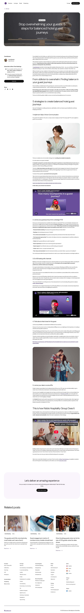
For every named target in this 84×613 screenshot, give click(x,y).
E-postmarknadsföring (24, 570)
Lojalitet (21, 572)
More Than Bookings (64, 459)
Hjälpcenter (53, 579)
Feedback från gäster (23, 590)
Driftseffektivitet (38, 574)
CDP (5, 572)
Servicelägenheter (38, 582)
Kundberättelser (7, 579)
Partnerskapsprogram (55, 589)
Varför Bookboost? (54, 567)
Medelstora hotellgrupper (40, 580)
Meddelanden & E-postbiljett (25, 579)
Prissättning (25, 3)
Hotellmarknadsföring (39, 565)
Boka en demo (7, 583)
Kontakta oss (53, 592)
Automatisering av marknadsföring (26, 567)
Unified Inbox (6, 567)
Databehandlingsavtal (70, 582)
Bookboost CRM (64, 393)
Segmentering (22, 599)
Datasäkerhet (22, 597)
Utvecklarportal (54, 576)
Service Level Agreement (70, 584)
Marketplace (6, 574)
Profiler (21, 576)
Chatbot (21, 581)
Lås (20, 588)
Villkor (67, 579)
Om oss (52, 585)
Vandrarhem (37, 585)
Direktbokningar (38, 572)
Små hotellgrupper (38, 587)
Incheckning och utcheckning (25, 585)
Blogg (52, 565)
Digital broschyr (23, 592)
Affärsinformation (23, 574)
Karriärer (52, 587)
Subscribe (14, 81)
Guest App (6, 570)
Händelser (52, 572)
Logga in (52, 574)
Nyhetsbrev (53, 570)
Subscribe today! (62, 460)
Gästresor (21, 565)
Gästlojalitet (37, 570)
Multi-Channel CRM (7, 565)
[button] (10, 3)
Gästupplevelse (38, 567)
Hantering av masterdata (24, 595)
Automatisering (22, 583)
